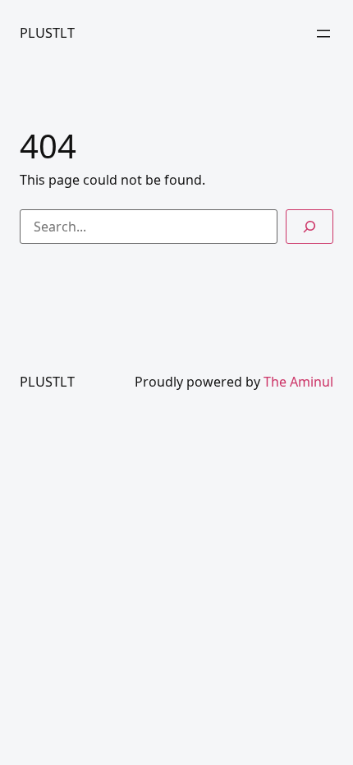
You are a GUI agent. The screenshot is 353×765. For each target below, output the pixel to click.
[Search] (309, 226)
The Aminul (298, 382)
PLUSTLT (47, 33)
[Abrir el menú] (323, 34)
